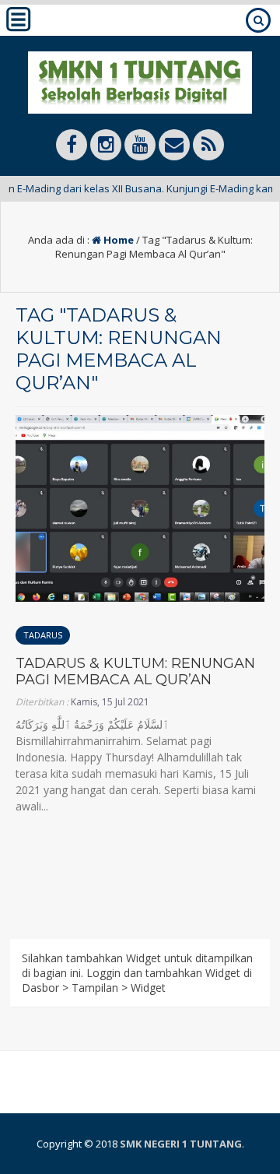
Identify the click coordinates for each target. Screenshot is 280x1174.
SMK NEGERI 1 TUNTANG (181, 1144)
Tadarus (42, 635)
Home (117, 240)
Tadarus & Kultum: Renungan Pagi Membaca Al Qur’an (135, 672)
